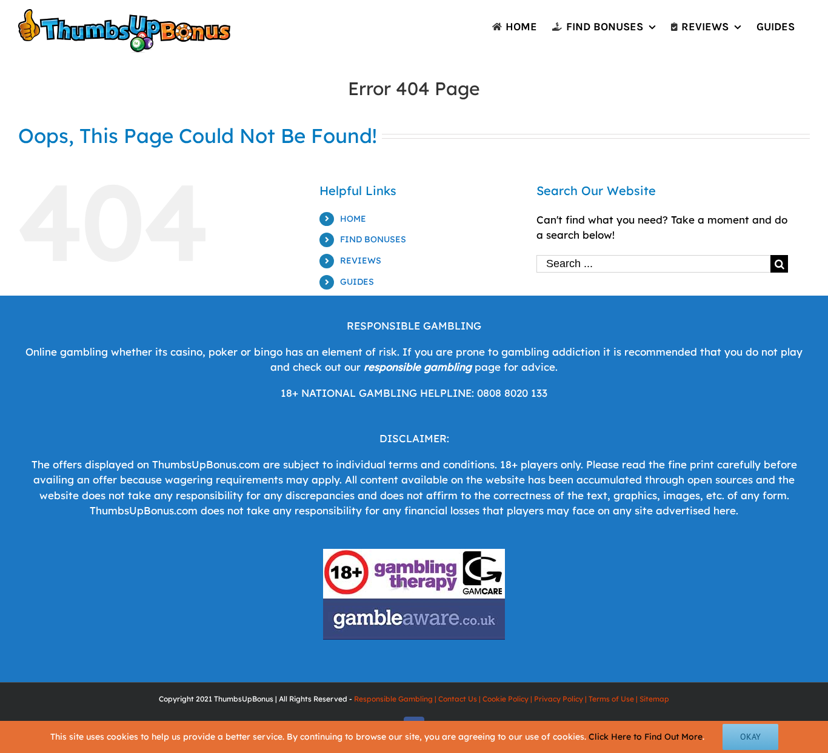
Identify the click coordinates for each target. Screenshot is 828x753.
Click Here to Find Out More (646, 736)
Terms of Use (611, 698)
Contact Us (457, 698)
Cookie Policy (505, 698)
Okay (750, 736)
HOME (353, 218)
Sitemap (654, 698)
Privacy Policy (558, 698)
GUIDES (357, 281)
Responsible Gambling (393, 698)
